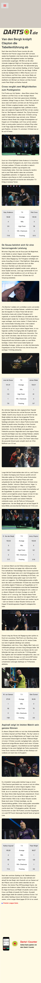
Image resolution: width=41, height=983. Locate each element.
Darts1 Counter (28, 941)
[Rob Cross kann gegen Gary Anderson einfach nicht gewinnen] (20, 145)
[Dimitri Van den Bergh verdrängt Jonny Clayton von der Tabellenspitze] (20, 457)
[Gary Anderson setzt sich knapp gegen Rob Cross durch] (20, 195)
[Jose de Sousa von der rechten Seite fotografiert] (20, 363)
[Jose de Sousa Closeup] (20, 291)
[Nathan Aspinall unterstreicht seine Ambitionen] (20, 766)
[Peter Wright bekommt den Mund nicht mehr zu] (20, 829)
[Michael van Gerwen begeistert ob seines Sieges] (20, 677)
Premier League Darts (10, 903)
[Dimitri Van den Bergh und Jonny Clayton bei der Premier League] (20, 519)
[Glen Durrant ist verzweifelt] (20, 620)
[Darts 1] (20, 35)
